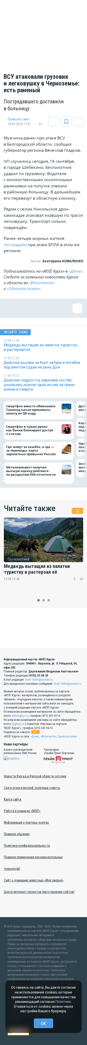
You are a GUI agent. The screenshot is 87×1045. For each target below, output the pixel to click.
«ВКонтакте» (41, 282)
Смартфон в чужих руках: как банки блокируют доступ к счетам (29, 430)
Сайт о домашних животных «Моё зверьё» (34, 880)
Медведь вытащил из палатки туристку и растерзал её (37, 569)
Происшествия (18, 119)
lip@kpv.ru (17, 724)
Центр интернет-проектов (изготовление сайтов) (39, 892)
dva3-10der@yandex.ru (39, 679)
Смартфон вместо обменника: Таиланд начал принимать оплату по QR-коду (31, 409)
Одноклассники (67, 736)
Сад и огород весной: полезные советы (32, 788)
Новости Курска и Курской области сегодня (35, 776)
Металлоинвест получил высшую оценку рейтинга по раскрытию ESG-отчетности (31, 472)
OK (43, 1023)
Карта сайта (12, 799)
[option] (43, 552)
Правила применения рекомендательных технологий (33, 863)
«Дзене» (75, 271)
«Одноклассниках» (23, 288)
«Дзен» (34, 736)
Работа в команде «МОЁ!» (22, 811)
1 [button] (38, 600)
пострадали (15, 244)
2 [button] (43, 600)
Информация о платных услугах (26, 822)
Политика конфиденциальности (27, 846)
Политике (63, 1002)
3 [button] (48, 600)
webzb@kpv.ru (20, 715)
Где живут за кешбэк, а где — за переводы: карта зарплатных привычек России (31, 450)
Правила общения (16, 834)
